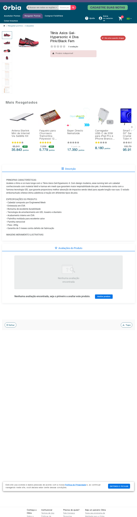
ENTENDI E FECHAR (119, 486)
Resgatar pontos (15, 26)
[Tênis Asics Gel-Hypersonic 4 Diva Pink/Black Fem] (7, 35)
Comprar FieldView (54, 16)
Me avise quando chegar (114, 38)
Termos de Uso (47, 513)
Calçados (29, 26)
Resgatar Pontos (33, 16)
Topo (127, 325)
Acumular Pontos (12, 16)
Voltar (11, 325)
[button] (129, 18)
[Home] (12, 7)
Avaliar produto (103, 296)
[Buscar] (73, 7)
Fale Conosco (69, 513)
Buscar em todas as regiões (42, 7)
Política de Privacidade (75, 485)
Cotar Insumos (11, 21)
